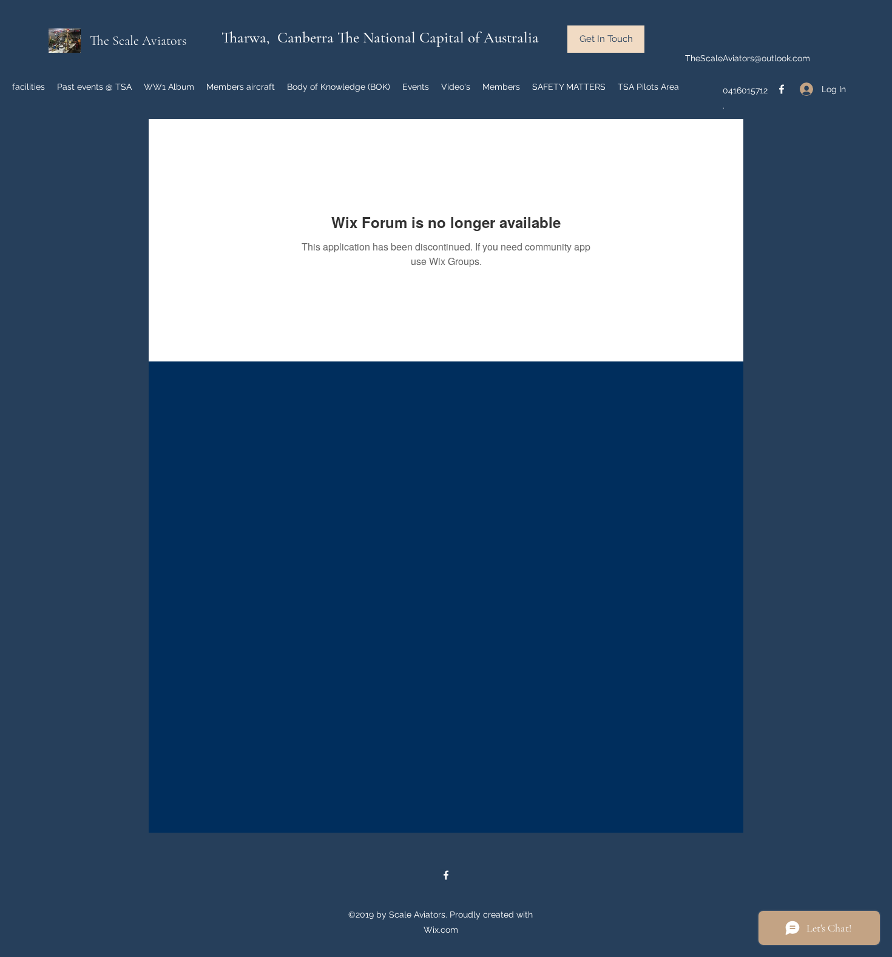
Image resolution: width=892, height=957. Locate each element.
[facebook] (781, 89)
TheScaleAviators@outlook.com (747, 58)
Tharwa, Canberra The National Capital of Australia (380, 38)
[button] (605, 39)
